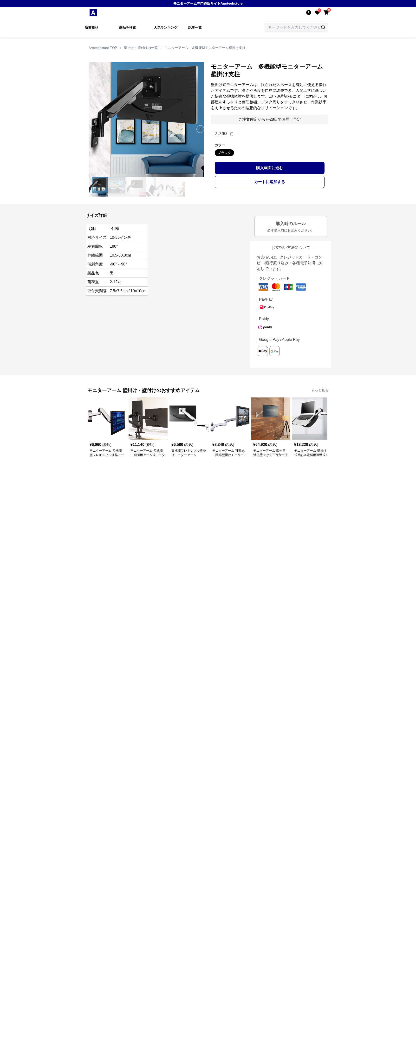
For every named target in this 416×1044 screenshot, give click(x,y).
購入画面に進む (269, 168)
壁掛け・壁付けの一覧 (141, 48)
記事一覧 (195, 27)
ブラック (224, 153)
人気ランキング (165, 27)
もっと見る (320, 390)
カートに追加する (269, 182)
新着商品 (91, 27)
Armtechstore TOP (103, 48)
